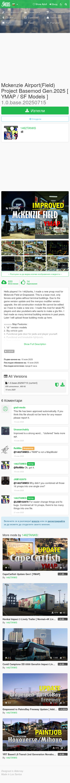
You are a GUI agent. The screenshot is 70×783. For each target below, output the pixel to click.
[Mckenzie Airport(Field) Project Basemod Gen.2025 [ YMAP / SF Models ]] (35, 215)
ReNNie (18, 448)
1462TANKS (28, 128)
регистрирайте (56, 521)
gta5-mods (19, 407)
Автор (31, 464)
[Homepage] (22, 131)
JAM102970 (20, 479)
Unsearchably (21, 429)
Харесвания (32, 284)
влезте (35, 521)
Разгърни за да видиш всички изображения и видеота (35, 274)
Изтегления (13, 284)
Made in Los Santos (11, 774)
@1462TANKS (21, 452)
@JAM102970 (21, 501)
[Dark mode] (61, 4)
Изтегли (37, 110)
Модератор (28, 448)
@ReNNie (19, 467)
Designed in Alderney (12, 771)
